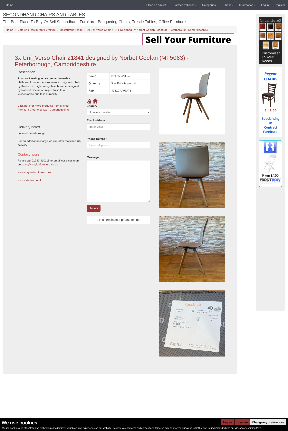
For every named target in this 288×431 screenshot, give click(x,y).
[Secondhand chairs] (192, 175)
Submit (93, 208)
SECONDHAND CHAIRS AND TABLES (44, 14)
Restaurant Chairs (71, 29)
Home (9, 4)
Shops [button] (227, 4)
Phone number (96, 138)
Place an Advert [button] (156, 4)
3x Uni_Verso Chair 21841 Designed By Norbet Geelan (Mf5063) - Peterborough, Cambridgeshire (147, 29)
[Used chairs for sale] (192, 249)
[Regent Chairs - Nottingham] (270, 102)
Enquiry (92, 105)
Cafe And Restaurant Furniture (37, 29)
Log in (265, 4)
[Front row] (270, 163)
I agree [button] (227, 422)
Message (93, 157)
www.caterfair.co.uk (30, 180)
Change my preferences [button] (268, 422)
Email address (96, 120)
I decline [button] (242, 422)
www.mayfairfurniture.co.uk (34, 172)
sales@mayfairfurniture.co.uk (40, 164)
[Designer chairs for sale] (192, 323)
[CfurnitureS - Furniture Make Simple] (270, 40)
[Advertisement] (84, 265)
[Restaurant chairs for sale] (192, 101)
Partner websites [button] (184, 4)
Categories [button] (209, 4)
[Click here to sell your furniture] (188, 39)
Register (280, 4)
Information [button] (246, 4)
